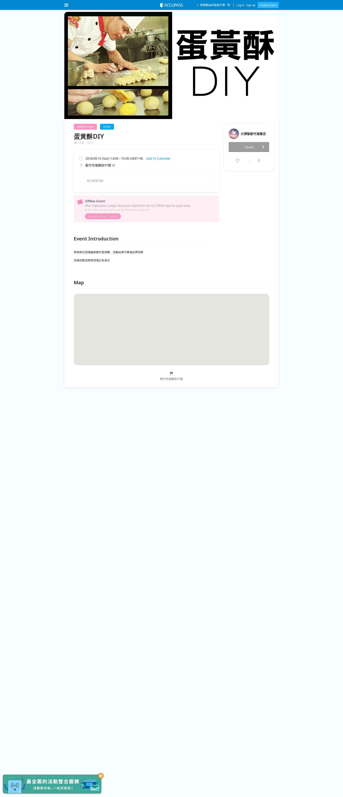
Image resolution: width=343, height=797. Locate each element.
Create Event (268, 5)
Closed (249, 147)
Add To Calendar (158, 158)
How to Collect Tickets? (103, 216)
